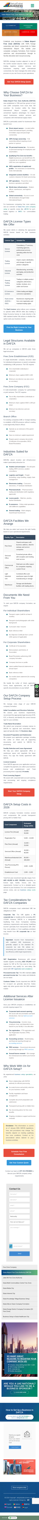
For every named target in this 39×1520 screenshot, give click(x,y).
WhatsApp (13, 1517)
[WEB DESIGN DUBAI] (28, 1500)
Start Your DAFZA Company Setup (19, 792)
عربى (26, 1507)
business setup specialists (24, 1074)
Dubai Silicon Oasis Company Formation (16, 1304)
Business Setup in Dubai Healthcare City (16, 1316)
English (8, 1504)
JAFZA (26, 209)
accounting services (15, 1043)
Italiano (17, 1504)
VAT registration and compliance (21, 969)
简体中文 (27, 1504)
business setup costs (28, 890)
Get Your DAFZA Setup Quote (19, 82)
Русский (9, 1507)
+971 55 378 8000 (23, 1416)
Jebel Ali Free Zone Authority (12, 1278)
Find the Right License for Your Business (19, 328)
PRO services (29, 1049)
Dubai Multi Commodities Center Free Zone (17, 1283)
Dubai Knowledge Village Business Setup (16, 1299)
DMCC (20, 211)
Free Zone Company (9, 1267)
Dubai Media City (8, 1288)
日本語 (18, 1507)
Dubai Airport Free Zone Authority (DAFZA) (17, 1272)
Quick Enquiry (15, 1447)
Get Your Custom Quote (19, 1163)
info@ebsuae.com (22, 1418)
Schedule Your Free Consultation (19, 1153)
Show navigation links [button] (19, 1487)
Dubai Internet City (9, 1293)
